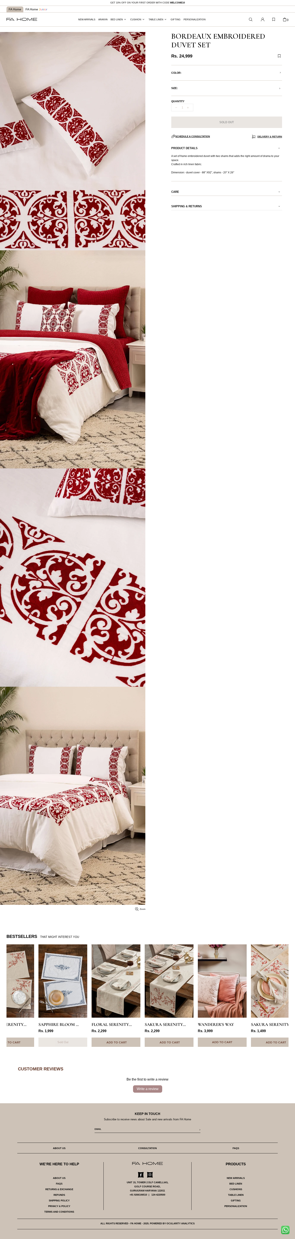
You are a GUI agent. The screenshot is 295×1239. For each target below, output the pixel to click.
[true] (287, 1231)
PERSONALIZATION (235, 1206)
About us (59, 1148)
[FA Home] (251, 19)
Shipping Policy (59, 1200)
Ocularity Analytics (181, 1223)
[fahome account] (262, 19)
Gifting (236, 1200)
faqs (236, 1148)
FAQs (59, 1183)
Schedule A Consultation (192, 136)
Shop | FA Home (21, 19)
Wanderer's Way (216, 1024)
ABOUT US (59, 1178)
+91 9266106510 (138, 1194)
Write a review (148, 1089)
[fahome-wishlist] (273, 19)
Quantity (177, 101)
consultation (147, 1148)
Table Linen (236, 1195)
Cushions (236, 1189)
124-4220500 (158, 1194)
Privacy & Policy (59, 1206)
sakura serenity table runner (169, 1024)
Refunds (59, 1195)
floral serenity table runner (116, 1024)
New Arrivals (236, 1178)
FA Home (15, 9)
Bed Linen (235, 1183)
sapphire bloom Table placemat (62, 1024)
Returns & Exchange (59, 1189)
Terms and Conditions (59, 1211)
